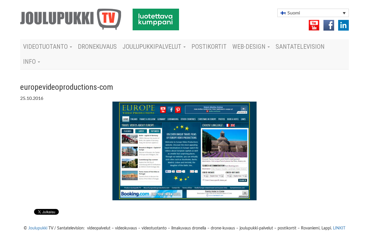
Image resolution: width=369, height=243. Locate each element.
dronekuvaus (97, 46)
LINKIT (339, 228)
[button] (313, 13)
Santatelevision (300, 46)
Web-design (249, 46)
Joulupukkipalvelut (153, 46)
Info (30, 61)
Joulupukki (37, 228)
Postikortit (209, 46)
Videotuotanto (46, 46)
